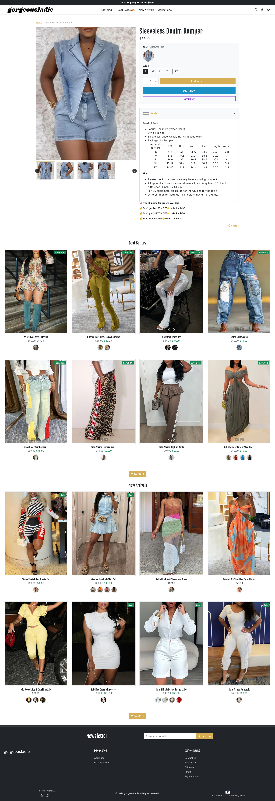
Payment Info (191, 776)
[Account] (262, 9)
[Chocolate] (171, 457)
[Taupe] (229, 457)
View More (137, 473)
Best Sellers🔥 (126, 9)
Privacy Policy (101, 762)
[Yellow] (29, 700)
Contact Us (190, 757)
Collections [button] (165, 9)
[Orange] (107, 347)
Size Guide (190, 762)
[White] (168, 347)
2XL (177, 71)
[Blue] (239, 347)
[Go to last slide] (37, 171)
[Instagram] (47, 795)
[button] (256, 9)
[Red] (36, 590)
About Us (99, 757)
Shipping (189, 767)
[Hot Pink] (107, 590)
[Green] (100, 347)
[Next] (38, 329)
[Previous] (33, 329)
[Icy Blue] (93, 590)
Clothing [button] (106, 9)
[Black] (175, 347)
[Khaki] (36, 347)
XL (167, 71)
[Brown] (103, 457)
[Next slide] (134, 171)
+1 (185, 700)
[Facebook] (42, 795)
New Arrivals (146, 9)
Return (188, 771)
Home (39, 22)
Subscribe (204, 736)
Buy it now (189, 90)
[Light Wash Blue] (148, 56)
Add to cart (197, 81)
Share (234, 225)
